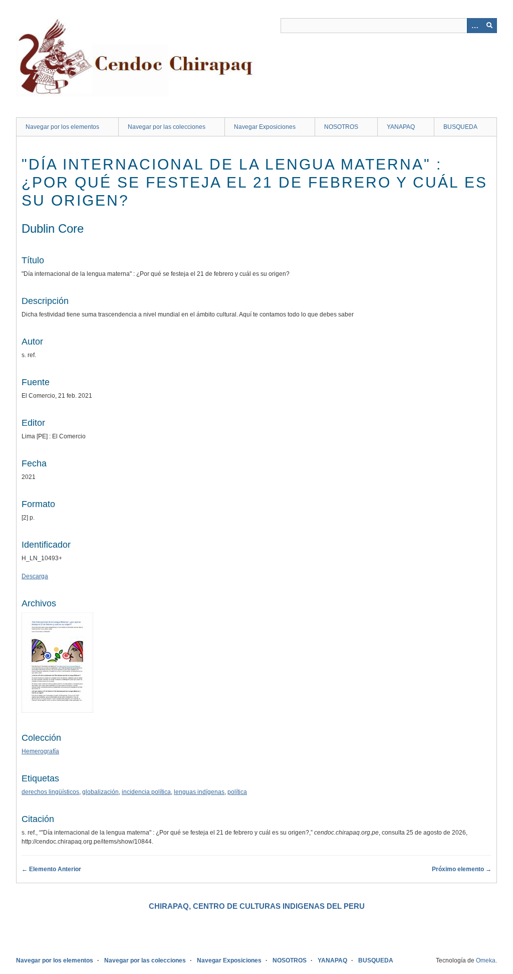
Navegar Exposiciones (265, 126)
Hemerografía (40, 751)
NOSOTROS (341, 126)
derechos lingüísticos (50, 791)
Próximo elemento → (461, 869)
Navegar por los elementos (62, 126)
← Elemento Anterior (51, 869)
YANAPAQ (401, 126)
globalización (100, 791)
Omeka (485, 960)
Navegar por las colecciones (166, 126)
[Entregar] (489, 25)
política (237, 791)
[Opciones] (474, 25)
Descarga (35, 576)
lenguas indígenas (199, 791)
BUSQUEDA (460, 126)
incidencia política (146, 791)
